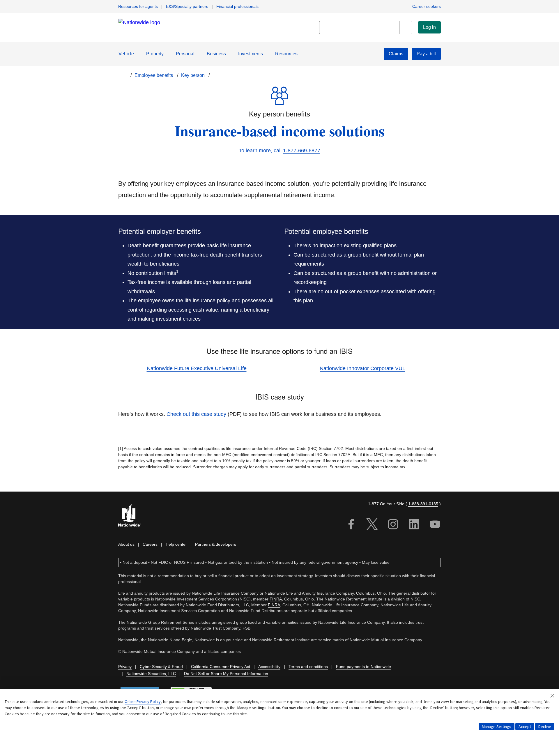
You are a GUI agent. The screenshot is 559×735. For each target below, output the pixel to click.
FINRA (276, 599)
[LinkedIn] (414, 525)
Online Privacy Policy (143, 701)
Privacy (125, 666)
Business (216, 53)
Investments (250, 53)
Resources (286, 53)
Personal (185, 53)
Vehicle (126, 53)
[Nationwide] (132, 516)
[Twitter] (372, 525)
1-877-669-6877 (301, 150)
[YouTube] (435, 525)
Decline (544, 726)
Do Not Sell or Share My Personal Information (226, 673)
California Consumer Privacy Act (220, 666)
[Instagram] (393, 525)
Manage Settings (496, 726)
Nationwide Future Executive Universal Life (197, 368)
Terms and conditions (308, 666)
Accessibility (269, 666)
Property (155, 53)
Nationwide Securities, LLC (151, 673)
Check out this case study (196, 414)
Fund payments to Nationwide (363, 666)
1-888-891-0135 (423, 503)
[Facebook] (351, 525)
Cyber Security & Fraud (161, 666)
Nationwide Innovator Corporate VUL (362, 368)
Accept (525, 726)
